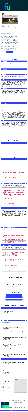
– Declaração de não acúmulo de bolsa (11, 177)
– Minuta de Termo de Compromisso (11, 265)
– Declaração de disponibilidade (10, 175)
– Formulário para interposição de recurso (11, 267)
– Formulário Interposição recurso (10, 205)
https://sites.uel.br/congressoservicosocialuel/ (8, 150)
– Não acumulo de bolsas (9, 201)
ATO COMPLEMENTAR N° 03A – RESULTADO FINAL (10, 254)
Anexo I (6, 223)
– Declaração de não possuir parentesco (11, 179)
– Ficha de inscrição (8, 198)
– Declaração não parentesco (10, 203)
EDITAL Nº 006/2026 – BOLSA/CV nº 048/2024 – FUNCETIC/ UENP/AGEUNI (13, 172)
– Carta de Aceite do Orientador (10, 263)
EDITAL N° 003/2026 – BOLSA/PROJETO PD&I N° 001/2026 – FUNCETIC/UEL (15, 239)
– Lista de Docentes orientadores (10, 270)
